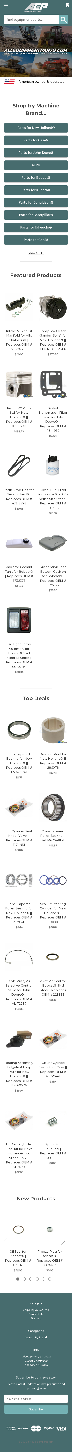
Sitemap (36, 1318)
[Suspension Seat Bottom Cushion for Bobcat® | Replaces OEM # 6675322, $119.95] (53, 543)
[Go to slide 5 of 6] (43, 1279)
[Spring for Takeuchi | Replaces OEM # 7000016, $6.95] (53, 1121)
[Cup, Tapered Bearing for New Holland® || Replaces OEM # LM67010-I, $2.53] (19, 730)
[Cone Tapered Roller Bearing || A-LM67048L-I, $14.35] (53, 807)
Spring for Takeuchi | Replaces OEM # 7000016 (53, 1151)
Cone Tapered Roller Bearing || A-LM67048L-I (53, 835)
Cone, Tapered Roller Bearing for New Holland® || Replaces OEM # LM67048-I (19, 913)
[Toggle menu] (5, 5)
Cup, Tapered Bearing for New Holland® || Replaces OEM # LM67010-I (19, 763)
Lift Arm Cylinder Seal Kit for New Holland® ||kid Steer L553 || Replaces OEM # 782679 (19, 1155)
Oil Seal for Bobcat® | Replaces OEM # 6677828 (18, 1258)
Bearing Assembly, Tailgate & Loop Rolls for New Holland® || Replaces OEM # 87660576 (19, 1074)
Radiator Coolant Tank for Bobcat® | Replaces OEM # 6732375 (19, 574)
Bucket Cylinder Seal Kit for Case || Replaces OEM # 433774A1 (53, 1069)
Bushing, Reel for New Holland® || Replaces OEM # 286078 (53, 761)
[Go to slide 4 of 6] (37, 1279)
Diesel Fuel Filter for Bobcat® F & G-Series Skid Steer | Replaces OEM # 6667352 (53, 499)
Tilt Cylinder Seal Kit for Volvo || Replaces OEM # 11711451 (19, 838)
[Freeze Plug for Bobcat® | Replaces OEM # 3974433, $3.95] (50, 1229)
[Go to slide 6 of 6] (49, 1279)
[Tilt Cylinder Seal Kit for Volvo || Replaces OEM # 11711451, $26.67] (19, 807)
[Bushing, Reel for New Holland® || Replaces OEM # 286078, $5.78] (53, 730)
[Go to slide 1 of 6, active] (17, 1279)
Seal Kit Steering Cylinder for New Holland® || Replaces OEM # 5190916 (53, 913)
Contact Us (36, 1314)
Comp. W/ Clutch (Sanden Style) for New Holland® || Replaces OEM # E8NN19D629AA (53, 340)
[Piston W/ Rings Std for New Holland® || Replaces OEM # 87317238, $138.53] (19, 384)
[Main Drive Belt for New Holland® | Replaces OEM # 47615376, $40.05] (19, 466)
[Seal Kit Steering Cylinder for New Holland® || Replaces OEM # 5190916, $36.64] (53, 880)
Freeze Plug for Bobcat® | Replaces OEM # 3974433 (50, 1258)
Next (63, 1241)
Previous (5, 1241)
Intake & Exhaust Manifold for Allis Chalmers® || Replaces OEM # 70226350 (19, 340)
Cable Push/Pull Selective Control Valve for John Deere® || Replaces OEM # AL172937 (19, 992)
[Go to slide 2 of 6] (24, 1279)
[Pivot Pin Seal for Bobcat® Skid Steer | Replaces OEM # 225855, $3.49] (53, 957)
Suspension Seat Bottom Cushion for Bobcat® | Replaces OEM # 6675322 (53, 576)
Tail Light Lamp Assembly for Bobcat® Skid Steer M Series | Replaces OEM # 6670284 (19, 655)
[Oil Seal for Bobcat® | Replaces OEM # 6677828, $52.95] (18, 1229)
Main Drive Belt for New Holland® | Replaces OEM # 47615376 (19, 496)
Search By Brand (36, 1337)
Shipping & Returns (36, 1310)
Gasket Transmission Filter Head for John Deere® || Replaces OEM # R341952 (53, 419)
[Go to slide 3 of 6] (30, 1279)
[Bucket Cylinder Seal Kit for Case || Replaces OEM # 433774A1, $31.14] (53, 1039)
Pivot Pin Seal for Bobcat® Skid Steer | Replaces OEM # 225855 (53, 988)
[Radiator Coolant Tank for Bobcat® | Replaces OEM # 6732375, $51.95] (19, 543)
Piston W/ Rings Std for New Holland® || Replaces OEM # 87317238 (19, 417)
